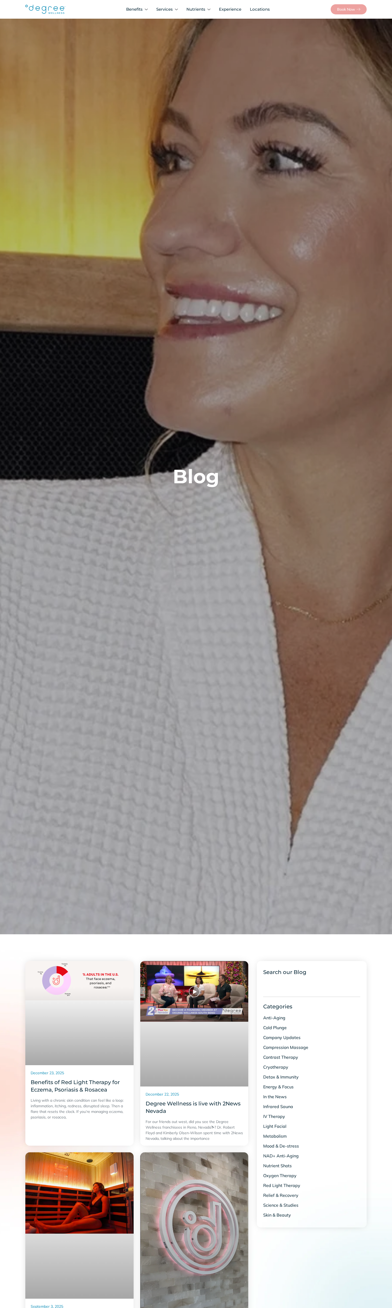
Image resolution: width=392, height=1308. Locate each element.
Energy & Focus (278, 1086)
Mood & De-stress (281, 1146)
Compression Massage (285, 1047)
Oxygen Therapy (280, 1175)
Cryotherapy (275, 1067)
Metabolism (275, 1136)
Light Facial (274, 1126)
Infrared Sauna (278, 1106)
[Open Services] (177, 9)
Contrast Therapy (280, 1057)
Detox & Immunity (281, 1077)
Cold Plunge (275, 1027)
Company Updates (282, 1037)
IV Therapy (274, 1116)
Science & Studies (280, 1205)
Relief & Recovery (280, 1195)
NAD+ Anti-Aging (281, 1155)
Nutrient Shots (277, 1165)
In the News (275, 1096)
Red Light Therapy (281, 1185)
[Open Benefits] (147, 9)
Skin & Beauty (277, 1215)
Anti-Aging (274, 1017)
